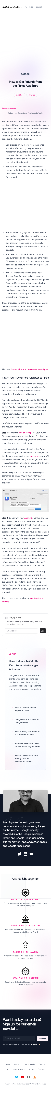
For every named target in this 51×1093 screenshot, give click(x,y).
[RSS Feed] (34, 1077)
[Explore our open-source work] (28, 1077)
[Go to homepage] (12, 7)
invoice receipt (25, 433)
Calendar (42, 1064)
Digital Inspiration (23, 1084)
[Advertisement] (25, 37)
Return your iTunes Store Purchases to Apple (24, 113)
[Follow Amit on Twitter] (20, 854)
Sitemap (41, 1069)
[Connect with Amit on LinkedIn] (25, 854)
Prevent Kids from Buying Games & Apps (29, 369)
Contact (17, 1064)
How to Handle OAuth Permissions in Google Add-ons (23, 665)
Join (42, 631)
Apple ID (28, 518)
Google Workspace (36, 842)
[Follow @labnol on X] (16, 1077)
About (8, 1064)
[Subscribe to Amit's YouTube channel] (31, 854)
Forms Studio (30, 1064)
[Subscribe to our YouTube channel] (22, 1077)
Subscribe (42, 1038)
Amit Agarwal (10, 822)
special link (34, 456)
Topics (31, 1069)
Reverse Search (19, 1069)
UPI (8, 1069)
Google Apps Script (19, 845)
